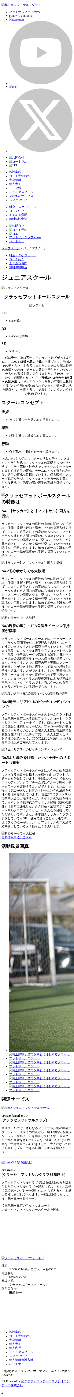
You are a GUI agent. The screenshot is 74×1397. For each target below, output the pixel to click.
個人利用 (15, 1348)
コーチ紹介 (16, 210)
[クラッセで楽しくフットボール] (40, 1066)
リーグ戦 (15, 188)
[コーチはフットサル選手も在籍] (40, 1082)
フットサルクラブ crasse (25, 237)
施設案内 (15, 172)
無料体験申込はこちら (17, 837)
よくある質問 (18, 214)
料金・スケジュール (22, 206)
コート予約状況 (19, 176)
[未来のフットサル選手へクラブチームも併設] (40, 1074)
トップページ (11, 248)
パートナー (16, 241)
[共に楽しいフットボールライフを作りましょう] (40, 1090)
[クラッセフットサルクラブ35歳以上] (17, 1162)
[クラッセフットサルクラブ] (26, 1107)
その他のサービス (21, 195)
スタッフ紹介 (18, 199)
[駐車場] (40, 1058)
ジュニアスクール (21, 191)
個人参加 (15, 184)
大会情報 (15, 180)
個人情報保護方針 (21, 1359)
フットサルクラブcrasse (25, 11)
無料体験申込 (18, 218)
